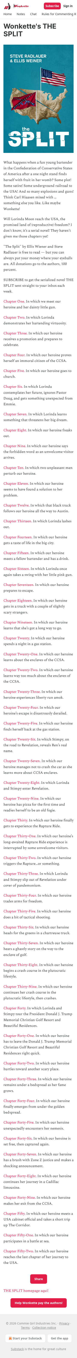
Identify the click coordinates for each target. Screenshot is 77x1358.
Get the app (59, 1338)
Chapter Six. (13, 386)
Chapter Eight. (15, 430)
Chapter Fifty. (14, 1213)
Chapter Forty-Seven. (20, 1154)
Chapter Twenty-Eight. (21, 783)
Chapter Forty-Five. (19, 1122)
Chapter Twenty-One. (20, 654)
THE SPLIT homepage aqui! (25, 1291)
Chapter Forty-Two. (19, 1063)
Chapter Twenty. (16, 638)
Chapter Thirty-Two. (19, 858)
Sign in (68, 6)
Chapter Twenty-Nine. (21, 798)
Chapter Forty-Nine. (20, 1197)
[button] (7, 14)
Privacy (64, 1323)
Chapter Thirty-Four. (20, 895)
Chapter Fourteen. (18, 537)
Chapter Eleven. (16, 483)
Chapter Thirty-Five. (20, 911)
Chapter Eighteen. (18, 600)
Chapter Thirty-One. (19, 836)
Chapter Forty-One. (19, 1036)
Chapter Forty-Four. (19, 1101)
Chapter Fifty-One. (18, 1235)
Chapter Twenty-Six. (19, 739)
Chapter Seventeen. (18, 585)
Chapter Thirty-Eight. (20, 965)
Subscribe (52, 6)
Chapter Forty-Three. (20, 1079)
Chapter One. (14, 301)
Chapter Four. (14, 355)
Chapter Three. (15, 333)
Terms (25, 1328)
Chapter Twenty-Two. (20, 670)
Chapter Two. (14, 317)
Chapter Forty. (14, 1008)
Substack (17, 1349)
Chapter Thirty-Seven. (21, 943)
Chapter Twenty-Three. (22, 692)
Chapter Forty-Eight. (20, 1176)
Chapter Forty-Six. (18, 1138)
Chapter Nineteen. (18, 622)
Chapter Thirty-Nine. (20, 986)
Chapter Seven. (15, 414)
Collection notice (44, 1328)
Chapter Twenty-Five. (20, 723)
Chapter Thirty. (16, 820)
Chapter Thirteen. (18, 521)
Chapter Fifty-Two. (18, 1251)
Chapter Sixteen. (16, 569)
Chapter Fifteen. (16, 553)
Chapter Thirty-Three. (21, 874)
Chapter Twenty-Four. (21, 707)
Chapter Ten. (13, 468)
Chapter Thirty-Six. (19, 927)
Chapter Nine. (14, 446)
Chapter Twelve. (16, 505)
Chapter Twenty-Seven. (22, 761)
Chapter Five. (14, 371)
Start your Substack (27, 1338)
